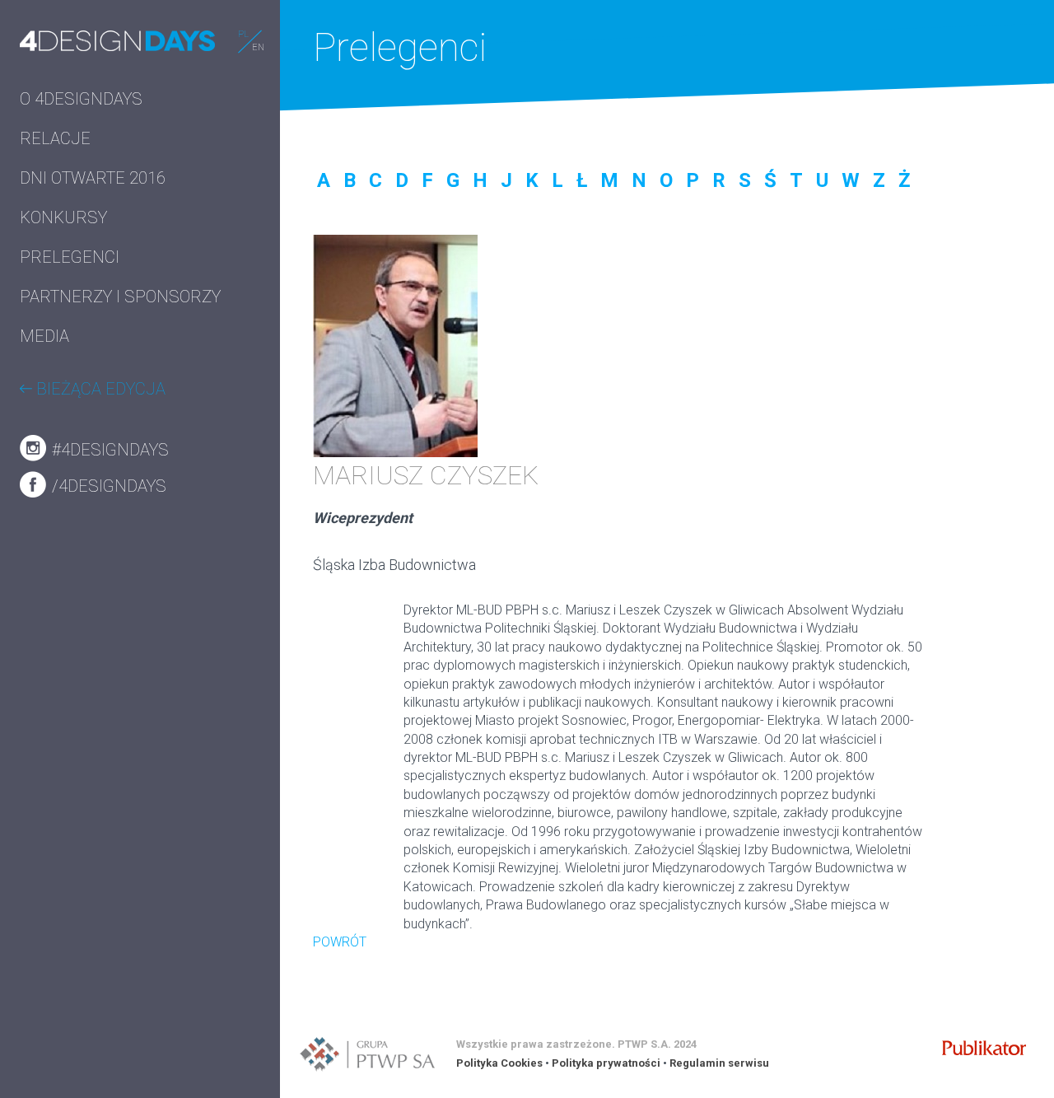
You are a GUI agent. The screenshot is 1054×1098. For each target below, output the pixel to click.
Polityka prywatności (606, 1063)
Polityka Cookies (499, 1063)
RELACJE (55, 138)
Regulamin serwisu (719, 1063)
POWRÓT (339, 942)
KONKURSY (63, 217)
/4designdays (107, 486)
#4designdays (108, 450)
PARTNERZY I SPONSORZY (120, 296)
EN (258, 47)
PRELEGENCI (69, 257)
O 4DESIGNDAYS (81, 99)
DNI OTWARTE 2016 (93, 178)
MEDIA (44, 336)
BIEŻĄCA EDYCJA (99, 389)
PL (243, 34)
